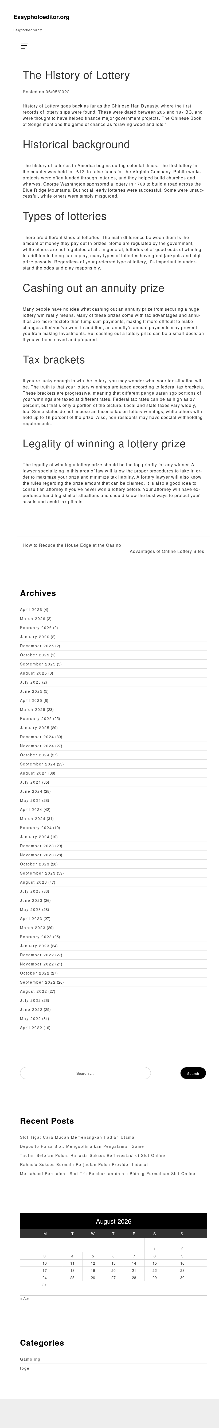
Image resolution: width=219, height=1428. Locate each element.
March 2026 (33, 618)
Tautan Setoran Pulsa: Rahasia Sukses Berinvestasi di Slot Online (92, 1155)
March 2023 (33, 927)
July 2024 (30, 782)
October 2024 (35, 754)
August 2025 (33, 673)
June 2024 (31, 791)
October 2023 (35, 864)
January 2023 (35, 945)
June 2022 (31, 1009)
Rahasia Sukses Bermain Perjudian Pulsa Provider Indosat (84, 1164)
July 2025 (30, 682)
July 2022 (30, 1000)
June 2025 (31, 691)
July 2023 (30, 891)
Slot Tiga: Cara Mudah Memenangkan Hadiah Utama (77, 1137)
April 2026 (31, 609)
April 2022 (31, 1027)
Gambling (30, 1359)
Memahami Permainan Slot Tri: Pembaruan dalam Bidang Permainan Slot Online (107, 1173)
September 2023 (38, 873)
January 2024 (35, 836)
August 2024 (33, 773)
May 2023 (30, 909)
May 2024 (30, 800)
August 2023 (33, 882)
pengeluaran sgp (159, 393)
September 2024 (38, 764)
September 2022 (38, 982)
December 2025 (37, 645)
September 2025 (38, 664)
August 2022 (33, 991)
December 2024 (37, 736)
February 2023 (36, 936)
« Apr (24, 1298)
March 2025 (33, 709)
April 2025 (31, 700)
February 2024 (36, 827)
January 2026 (35, 636)
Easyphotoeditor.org (41, 16)
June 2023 (31, 900)
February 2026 (36, 627)
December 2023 (37, 845)
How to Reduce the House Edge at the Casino (72, 545)
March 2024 (33, 818)
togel (25, 1368)
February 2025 (36, 718)
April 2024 (31, 809)
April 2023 (31, 918)
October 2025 (35, 654)
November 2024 (37, 745)
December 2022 (37, 954)
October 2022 (35, 973)
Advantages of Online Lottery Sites (167, 551)
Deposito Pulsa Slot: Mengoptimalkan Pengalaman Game (82, 1146)
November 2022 (37, 964)
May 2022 (30, 1018)
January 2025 (35, 727)
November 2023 (37, 854)
